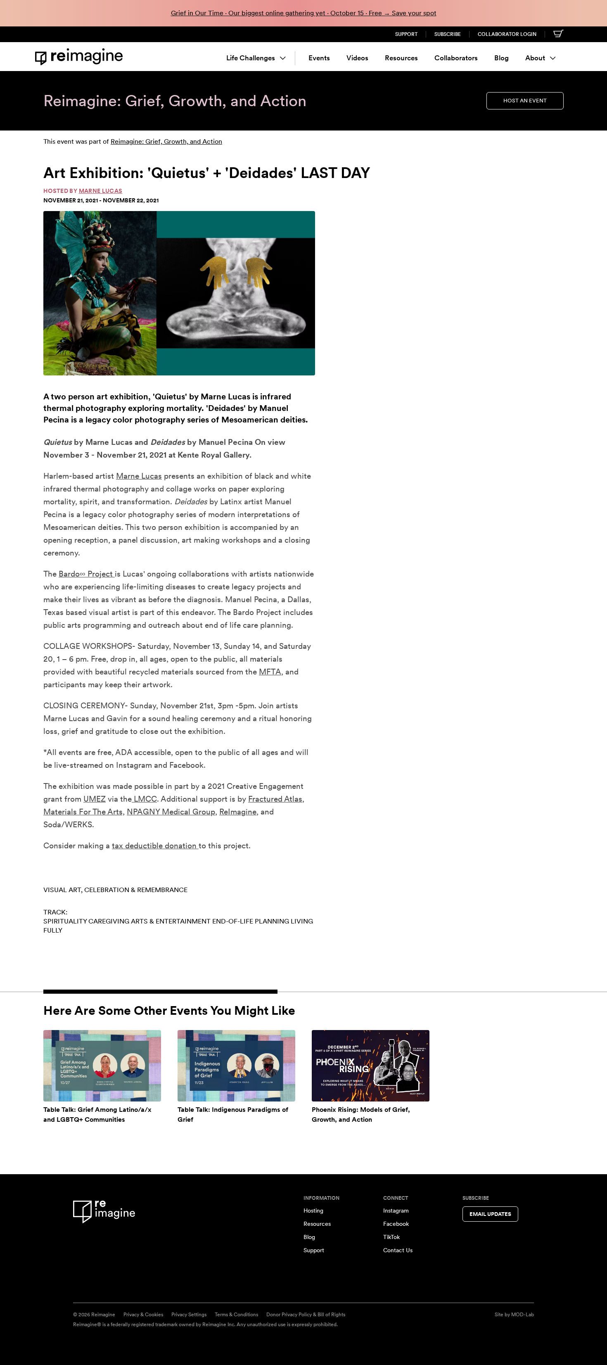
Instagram (396, 1210)
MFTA (270, 672)
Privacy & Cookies (143, 1315)
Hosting (313, 1210)
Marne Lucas (101, 191)
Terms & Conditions (236, 1315)
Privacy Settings (188, 1315)
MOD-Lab (522, 1315)
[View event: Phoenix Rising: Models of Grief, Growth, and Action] (370, 1065)
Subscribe (447, 34)
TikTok (391, 1237)
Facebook (396, 1223)
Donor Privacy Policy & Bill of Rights (305, 1315)
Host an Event (525, 100)
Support (406, 34)
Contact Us (398, 1250)
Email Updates (490, 1214)
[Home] (80, 56)
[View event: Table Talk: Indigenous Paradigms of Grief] (236, 1065)
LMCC (144, 799)
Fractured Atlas (275, 799)
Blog (501, 58)
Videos (357, 58)
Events (319, 58)
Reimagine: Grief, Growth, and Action (166, 141)
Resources (401, 58)
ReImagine (237, 812)
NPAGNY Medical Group (171, 812)
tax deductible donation (155, 845)
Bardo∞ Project (87, 574)
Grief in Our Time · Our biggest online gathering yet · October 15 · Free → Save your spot (303, 13)
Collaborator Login (507, 34)
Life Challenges (250, 58)
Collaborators (456, 58)
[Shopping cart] (558, 33)
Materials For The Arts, (84, 812)
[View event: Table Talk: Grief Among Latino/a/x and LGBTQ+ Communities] (102, 1065)
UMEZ (94, 799)
